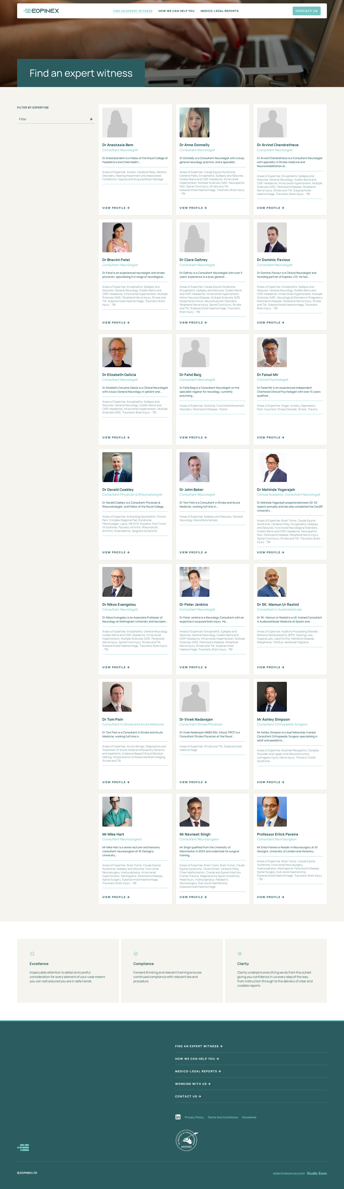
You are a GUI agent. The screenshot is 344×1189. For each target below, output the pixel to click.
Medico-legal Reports (220, 11)
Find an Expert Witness (132, 11)
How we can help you (176, 11)
